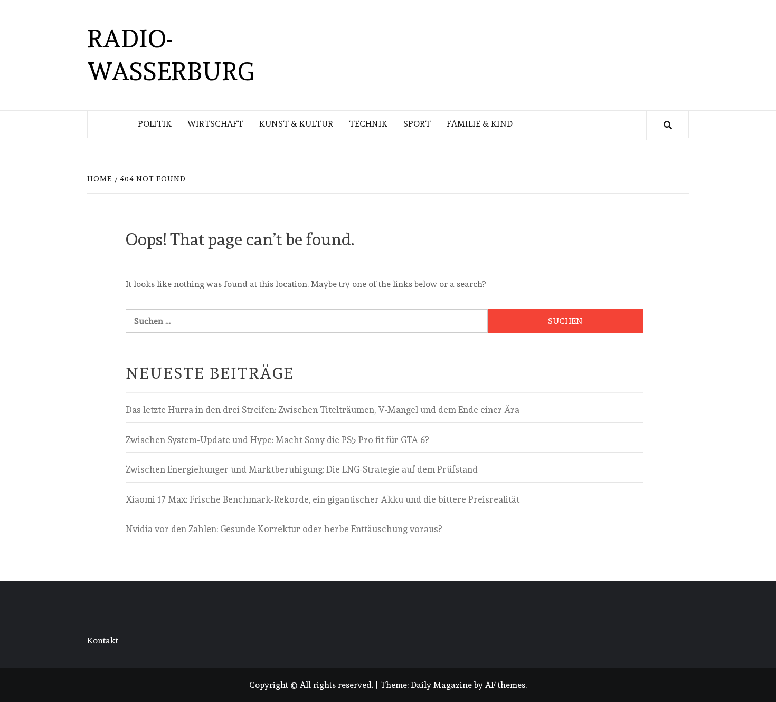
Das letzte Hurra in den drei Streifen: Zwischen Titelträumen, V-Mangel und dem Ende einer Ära (322, 410)
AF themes (505, 685)
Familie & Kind (480, 124)
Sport (417, 124)
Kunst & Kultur (296, 124)
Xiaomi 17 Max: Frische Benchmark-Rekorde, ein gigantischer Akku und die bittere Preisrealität (322, 499)
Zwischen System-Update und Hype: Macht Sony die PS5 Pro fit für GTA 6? (277, 440)
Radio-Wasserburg (170, 55)
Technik (368, 124)
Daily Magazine (441, 685)
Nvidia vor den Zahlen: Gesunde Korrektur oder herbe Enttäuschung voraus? (284, 529)
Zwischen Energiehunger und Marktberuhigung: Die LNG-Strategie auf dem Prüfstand (302, 469)
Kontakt (102, 641)
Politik (155, 124)
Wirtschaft (215, 124)
